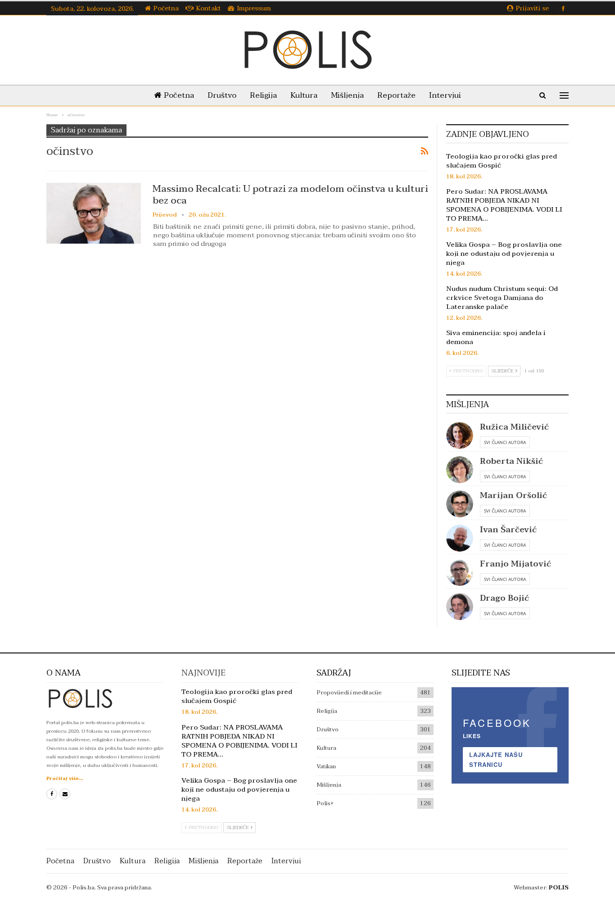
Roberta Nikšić (511, 461)
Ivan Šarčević (508, 530)
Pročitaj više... (64, 778)
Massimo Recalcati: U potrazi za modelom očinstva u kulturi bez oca (290, 195)
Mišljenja (347, 95)
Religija (263, 95)
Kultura (303, 95)
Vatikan (326, 766)
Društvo (222, 95)
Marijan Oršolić (513, 496)
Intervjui (445, 95)
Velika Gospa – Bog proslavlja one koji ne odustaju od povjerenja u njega (504, 253)
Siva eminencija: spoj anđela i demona (496, 337)
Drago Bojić (504, 598)
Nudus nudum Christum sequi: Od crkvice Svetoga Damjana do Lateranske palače (502, 298)
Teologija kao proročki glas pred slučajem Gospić (501, 160)
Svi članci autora (505, 442)
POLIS (559, 888)
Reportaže (396, 95)
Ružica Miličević (514, 427)
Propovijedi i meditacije (349, 693)
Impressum (254, 8)
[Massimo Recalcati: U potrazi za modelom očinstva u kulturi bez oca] (93, 213)
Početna (166, 8)
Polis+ (325, 803)
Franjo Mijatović (515, 564)
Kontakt (208, 8)
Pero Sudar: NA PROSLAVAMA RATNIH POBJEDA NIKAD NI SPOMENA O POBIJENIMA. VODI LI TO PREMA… (504, 205)
